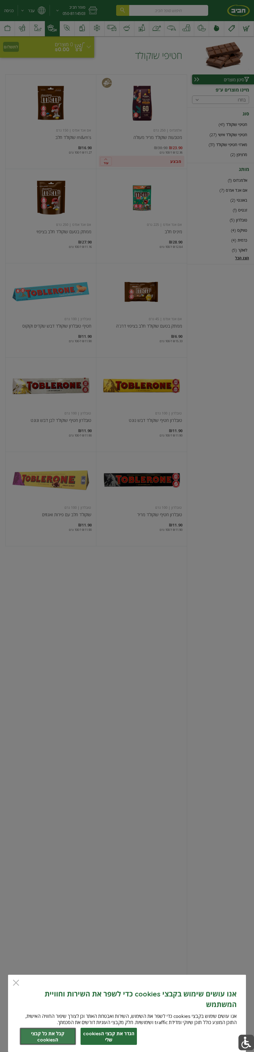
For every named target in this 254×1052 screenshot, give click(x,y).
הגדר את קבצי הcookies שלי (108, 1037)
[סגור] (16, 983)
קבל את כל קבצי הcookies (47, 1037)
